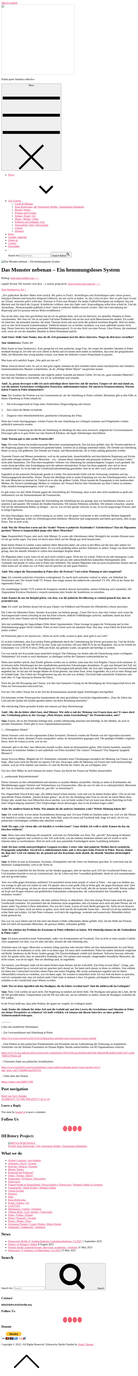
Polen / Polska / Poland (20, 1215)
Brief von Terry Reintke (14, 1096)
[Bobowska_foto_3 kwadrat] (22, 1143)
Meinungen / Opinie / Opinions (24, 1209)
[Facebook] (65, 1128)
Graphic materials (17, 237)
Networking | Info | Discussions (31, 225)
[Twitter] (70, 1128)
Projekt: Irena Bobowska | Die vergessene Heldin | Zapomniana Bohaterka (47, 1146)
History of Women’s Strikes (22, 1244)
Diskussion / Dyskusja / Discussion (26, 1178)
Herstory (19, 231)
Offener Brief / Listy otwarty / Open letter (30, 1212)
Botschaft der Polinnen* (21, 1172)
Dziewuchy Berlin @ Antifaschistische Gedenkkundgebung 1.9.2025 (45, 1241)
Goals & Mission (24, 203)
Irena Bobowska (17, 1199)
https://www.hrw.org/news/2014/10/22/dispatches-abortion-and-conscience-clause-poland (48, 1038)
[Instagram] (80, 1128)
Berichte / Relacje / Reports (22, 1166)
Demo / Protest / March (20, 1175)
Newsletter (14, 246)
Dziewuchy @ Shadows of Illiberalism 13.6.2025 (34, 1250)
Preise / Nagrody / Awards (22, 1218)
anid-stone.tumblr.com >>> (24, 278)
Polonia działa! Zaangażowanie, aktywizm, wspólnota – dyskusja (42, 1247)
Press (11, 234)
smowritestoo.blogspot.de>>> (84, 283)
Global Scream (16, 1190)
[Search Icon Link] (9, 250)
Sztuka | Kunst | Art (25, 215)
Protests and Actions (25, 212)
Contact (12, 243)
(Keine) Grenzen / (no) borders (24, 1160)
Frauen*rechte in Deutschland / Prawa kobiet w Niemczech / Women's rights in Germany (55, 1184)
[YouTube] (75, 1128)
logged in (20, 1112)
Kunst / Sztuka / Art (18, 1202)
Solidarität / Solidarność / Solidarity (27, 1227)
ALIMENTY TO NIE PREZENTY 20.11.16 (25, 1099)
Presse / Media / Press (19, 1221)
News (11, 174)
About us (13, 240)
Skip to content (9, 2)
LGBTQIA (14, 1205)
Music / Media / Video (27, 219)
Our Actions (14, 200)
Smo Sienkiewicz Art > (14, 289)
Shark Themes (85, 1344)
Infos (10, 1196)
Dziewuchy (14, 1181)
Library (19, 228)
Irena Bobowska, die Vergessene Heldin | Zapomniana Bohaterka (49, 206)
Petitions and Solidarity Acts (30, 222)
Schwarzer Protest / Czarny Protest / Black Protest (34, 1224)
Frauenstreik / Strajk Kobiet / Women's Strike (32, 1187)
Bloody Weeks (22, 209)
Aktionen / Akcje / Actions (22, 1163)
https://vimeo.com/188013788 (17, 1081)
